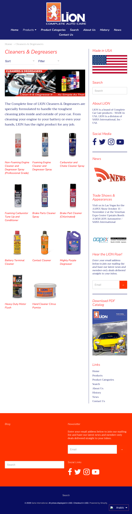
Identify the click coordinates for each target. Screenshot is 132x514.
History (104, 30)
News (117, 30)
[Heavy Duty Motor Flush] (17, 286)
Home (14, 30)
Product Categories (53, 30)
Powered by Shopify (98, 502)
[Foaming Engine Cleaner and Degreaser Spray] (45, 144)
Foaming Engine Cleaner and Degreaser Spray (42, 166)
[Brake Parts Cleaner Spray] (45, 195)
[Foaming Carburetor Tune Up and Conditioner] (17, 195)
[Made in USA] (109, 174)
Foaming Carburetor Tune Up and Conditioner (16, 216)
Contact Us (66, 35)
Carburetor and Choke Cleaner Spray (72, 164)
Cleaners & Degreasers (29, 44)
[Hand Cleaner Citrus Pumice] (45, 286)
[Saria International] (66, 13)
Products (28, 30)
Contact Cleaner (41, 260)
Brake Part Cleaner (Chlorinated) (71, 214)
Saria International (40, 502)
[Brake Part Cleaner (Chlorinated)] (72, 195)
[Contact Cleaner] (45, 242)
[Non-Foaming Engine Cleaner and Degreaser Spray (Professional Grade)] (17, 144)
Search (74, 30)
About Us (89, 30)
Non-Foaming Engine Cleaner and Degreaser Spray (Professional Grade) (17, 168)
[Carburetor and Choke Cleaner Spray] (72, 144)
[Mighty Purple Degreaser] (72, 242)
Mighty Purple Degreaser (68, 262)
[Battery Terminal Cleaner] (17, 242)
